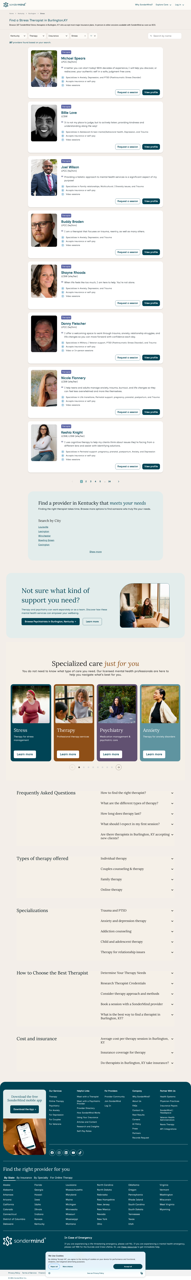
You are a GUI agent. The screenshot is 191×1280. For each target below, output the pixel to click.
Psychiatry (54, 1105)
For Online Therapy (61, 1177)
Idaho (37, 1204)
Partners (136, 1133)
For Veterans (55, 1124)
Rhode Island (135, 1199)
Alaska (6, 1185)
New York (102, 1219)
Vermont (164, 1189)
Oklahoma (133, 1185)
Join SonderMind (113, 1101)
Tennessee (134, 1214)
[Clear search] (85, 36)
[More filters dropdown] (93, 36)
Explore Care (162, 4)
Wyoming (165, 1209)
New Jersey (103, 1204)
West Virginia (167, 1204)
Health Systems (167, 1096)
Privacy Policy (14, 1273)
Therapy (53, 1096)
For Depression (56, 1115)
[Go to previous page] (72, 481)
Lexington (43, 531)
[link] (95, 72)
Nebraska (102, 1194)
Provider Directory (86, 1108)
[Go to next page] (118, 481)
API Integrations (168, 1129)
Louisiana (71, 1185)
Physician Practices (169, 1101)
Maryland (71, 1194)
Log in (178, 4)
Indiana (38, 1214)
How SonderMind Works (88, 1112)
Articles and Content (87, 1122)
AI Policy (136, 1124)
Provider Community (115, 1096)
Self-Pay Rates (84, 1131)
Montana (71, 1224)
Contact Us (137, 1110)
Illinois (38, 1209)
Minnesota (71, 1209)
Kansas (38, 1219)
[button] (51, 621)
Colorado (8, 1209)
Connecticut (10, 1214)
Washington (166, 1194)
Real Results (138, 1115)
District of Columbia (14, 1219)
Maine (69, 1199)
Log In (108, 1105)
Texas (131, 1219)
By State (9, 1177)
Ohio (99, 1224)
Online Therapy (56, 1101)
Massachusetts (74, 1189)
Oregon (132, 1189)
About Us (136, 1101)
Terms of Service (29, 1273)
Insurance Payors (168, 1105)
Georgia (38, 1189)
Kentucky (39, 1224)
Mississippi (72, 1219)
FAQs (134, 1105)
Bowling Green (46, 540)
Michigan (71, 1204)
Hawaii (38, 1194)
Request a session (127, 92)
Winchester (44, 535)
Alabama (8, 1189)
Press (135, 1128)
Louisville (43, 527)
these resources (129, 1247)
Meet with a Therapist (88, 1096)
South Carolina (136, 1204)
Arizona (7, 1199)
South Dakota (135, 1209)
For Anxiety (54, 1110)
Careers (136, 1119)
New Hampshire (106, 1199)
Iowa (37, 1199)
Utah (131, 1224)
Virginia (164, 1185)
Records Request (140, 1137)
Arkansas (8, 1194)
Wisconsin (165, 1199)
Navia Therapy (167, 1124)
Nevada (101, 1214)
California (8, 1204)
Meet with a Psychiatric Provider (88, 1102)
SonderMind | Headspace (166, 1111)
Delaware (8, 1224)
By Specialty (41, 1177)
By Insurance (24, 1177)
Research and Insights (88, 1126)
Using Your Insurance (87, 1117)
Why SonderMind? (144, 4)
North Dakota (104, 1189)
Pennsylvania (135, 1194)
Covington (44, 544)
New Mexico (103, 1209)
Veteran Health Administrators (167, 1118)
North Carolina (105, 1185)
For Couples (55, 1119)
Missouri (70, 1214)
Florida (38, 1185)
